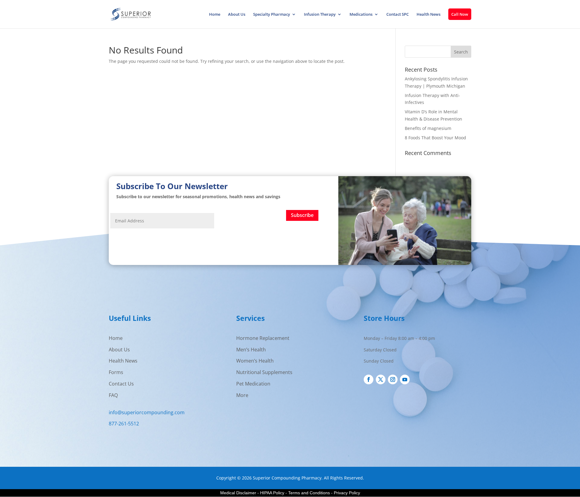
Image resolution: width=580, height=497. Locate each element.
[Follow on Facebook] (368, 379)
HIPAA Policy (272, 492)
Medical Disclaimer (238, 492)
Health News (428, 14)
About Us (236, 14)
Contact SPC (397, 14)
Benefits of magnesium (428, 128)
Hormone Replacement (262, 338)
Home (214, 14)
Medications (361, 14)
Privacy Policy (347, 492)
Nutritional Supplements (264, 372)
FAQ (113, 395)
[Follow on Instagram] (393, 379)
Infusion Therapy (320, 14)
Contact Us (121, 383)
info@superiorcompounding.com (147, 412)
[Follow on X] (380, 379)
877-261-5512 (124, 423)
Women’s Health (255, 360)
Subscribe (302, 215)
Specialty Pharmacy (271, 14)
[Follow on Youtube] (405, 379)
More (242, 395)
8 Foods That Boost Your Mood (435, 137)
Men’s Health (251, 349)
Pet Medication (253, 383)
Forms (116, 372)
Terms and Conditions (309, 492)
